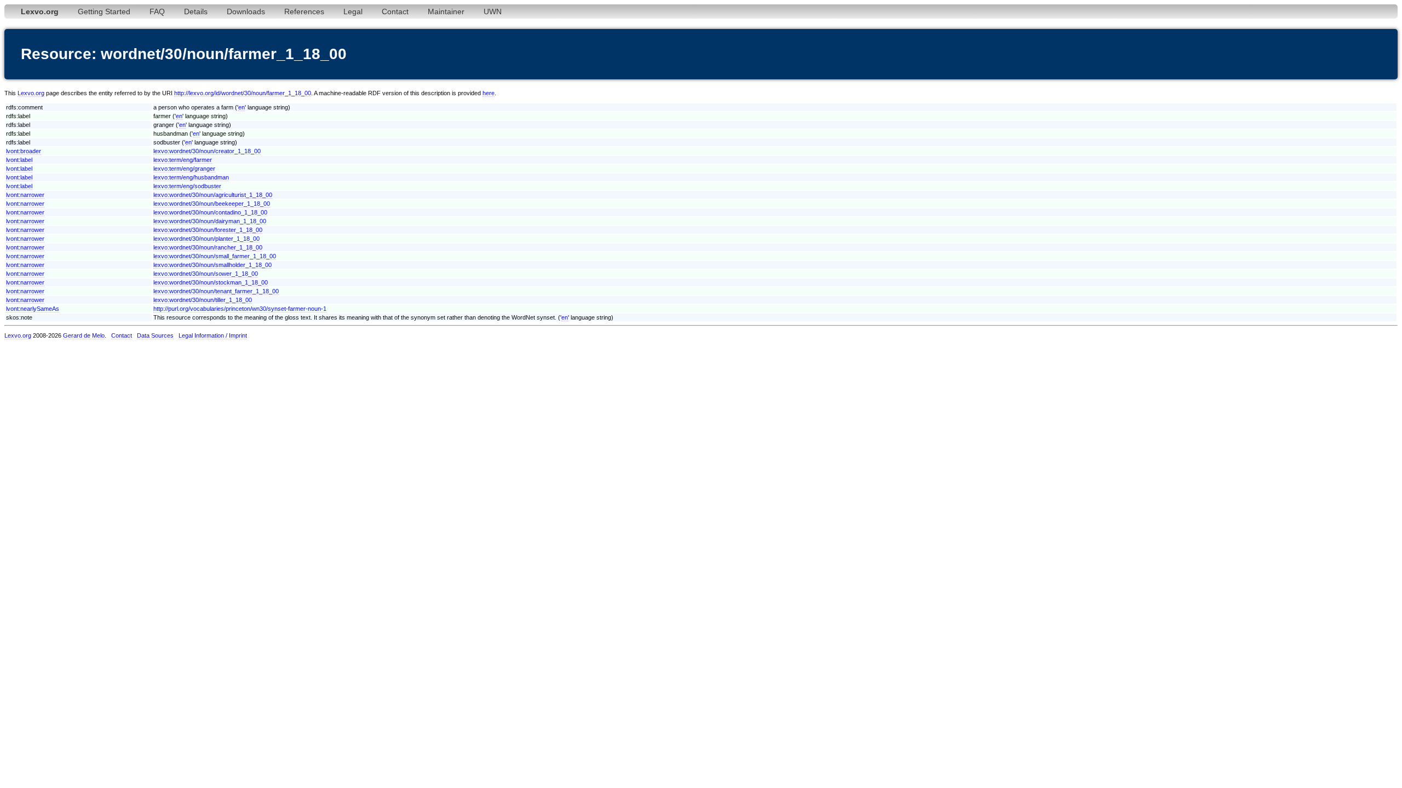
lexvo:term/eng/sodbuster (187, 186)
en (241, 107)
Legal (353, 11)
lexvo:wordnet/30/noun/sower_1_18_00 (205, 273)
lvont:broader (23, 151)
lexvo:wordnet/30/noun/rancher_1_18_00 (207, 247)
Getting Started (104, 11)
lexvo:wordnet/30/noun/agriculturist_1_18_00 (212, 195)
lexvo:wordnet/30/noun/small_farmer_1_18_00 (214, 256)
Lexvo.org (31, 93)
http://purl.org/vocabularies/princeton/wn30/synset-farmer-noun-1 (239, 308)
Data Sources (155, 335)
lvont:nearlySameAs (32, 308)
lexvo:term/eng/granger (184, 168)
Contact (395, 11)
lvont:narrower (25, 195)
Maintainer (446, 11)
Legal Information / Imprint (213, 335)
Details (196, 11)
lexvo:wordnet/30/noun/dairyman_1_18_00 (209, 221)
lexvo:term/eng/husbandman (191, 177)
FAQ (157, 11)
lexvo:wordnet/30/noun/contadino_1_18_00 (210, 212)
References (304, 11)
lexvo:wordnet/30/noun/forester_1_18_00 (207, 230)
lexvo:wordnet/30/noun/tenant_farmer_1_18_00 (216, 291)
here (488, 93)
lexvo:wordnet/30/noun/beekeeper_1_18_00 (211, 203)
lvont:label (19, 160)
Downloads (246, 11)
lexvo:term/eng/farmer (182, 160)
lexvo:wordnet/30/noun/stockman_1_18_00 (210, 282)
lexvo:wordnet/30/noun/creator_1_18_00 (207, 151)
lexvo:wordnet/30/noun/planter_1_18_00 (206, 238)
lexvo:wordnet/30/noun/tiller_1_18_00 (202, 300)
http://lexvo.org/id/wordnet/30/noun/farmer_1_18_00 (242, 93)
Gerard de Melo (84, 335)
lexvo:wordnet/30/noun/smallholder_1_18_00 (212, 265)
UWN (493, 11)
